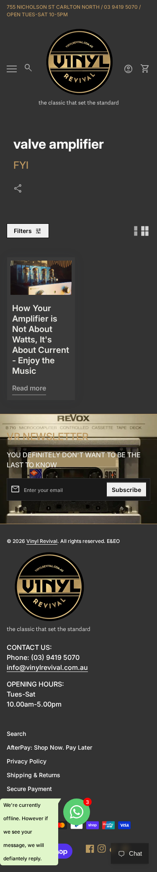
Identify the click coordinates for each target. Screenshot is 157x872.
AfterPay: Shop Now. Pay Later (49, 747)
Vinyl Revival (41, 541)
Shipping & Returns (33, 774)
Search (16, 733)
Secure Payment (29, 788)
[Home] (79, 68)
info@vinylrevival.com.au (47, 667)
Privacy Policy (26, 761)
